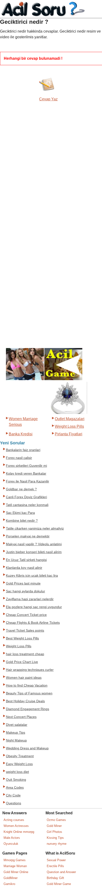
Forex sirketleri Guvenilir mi (26, 465)
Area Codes (15, 787)
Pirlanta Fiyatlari (68, 434)
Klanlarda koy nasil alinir (24, 568)
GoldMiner (11, 878)
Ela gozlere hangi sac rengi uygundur (34, 607)
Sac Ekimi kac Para (20, 513)
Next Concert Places (21, 717)
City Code (13, 795)
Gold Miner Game (59, 884)
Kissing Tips (55, 838)
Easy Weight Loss (19, 764)
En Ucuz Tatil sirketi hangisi (26, 560)
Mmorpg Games (15, 860)
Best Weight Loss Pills (22, 638)
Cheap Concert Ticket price (26, 615)
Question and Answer (61, 872)
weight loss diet (17, 772)
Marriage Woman (15, 866)
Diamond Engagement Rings (27, 709)
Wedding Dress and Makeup (27, 748)
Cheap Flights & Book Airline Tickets (33, 622)
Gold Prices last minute (23, 583)
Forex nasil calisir (19, 458)
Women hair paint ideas (24, 677)
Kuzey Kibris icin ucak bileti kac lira (32, 575)
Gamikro (9, 884)
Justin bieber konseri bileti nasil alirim (34, 552)
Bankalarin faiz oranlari (23, 450)
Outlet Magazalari (69, 419)
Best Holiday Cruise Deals (25, 701)
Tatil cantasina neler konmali (27, 505)
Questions (13, 803)
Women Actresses (16, 826)
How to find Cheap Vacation (26, 685)
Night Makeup (16, 740)
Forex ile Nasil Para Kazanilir (27, 481)
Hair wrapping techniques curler (30, 670)
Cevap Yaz (48, 99)
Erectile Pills (55, 866)
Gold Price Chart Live (22, 662)
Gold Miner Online (16, 872)
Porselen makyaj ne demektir (28, 536)
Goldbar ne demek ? (21, 489)
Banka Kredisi (20, 434)
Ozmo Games (56, 820)
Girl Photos (54, 832)
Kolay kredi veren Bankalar (26, 473)
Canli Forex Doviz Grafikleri (26, 497)
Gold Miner (54, 826)
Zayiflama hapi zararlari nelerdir (30, 599)
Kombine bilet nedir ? (22, 520)
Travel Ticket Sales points (25, 630)
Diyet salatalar (16, 725)
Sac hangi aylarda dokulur (25, 591)
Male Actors (12, 838)
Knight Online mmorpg (19, 832)
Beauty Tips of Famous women (29, 693)
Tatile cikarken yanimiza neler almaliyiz (35, 528)
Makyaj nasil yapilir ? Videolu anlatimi (34, 544)
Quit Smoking (16, 779)
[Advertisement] (20, 181)
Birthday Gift (55, 878)
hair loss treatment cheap (25, 654)
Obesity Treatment (20, 756)
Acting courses (14, 820)
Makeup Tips (15, 732)
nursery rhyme (56, 843)
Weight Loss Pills (69, 426)
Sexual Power (56, 860)
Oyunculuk (11, 843)
